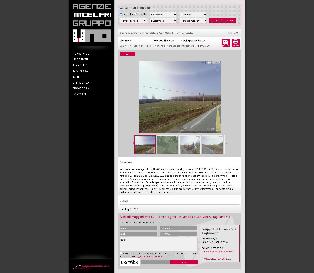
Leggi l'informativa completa (149, 256)
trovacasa (81, 88)
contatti (79, 94)
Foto (127, 54)
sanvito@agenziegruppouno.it (218, 251)
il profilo (80, 65)
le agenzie (81, 59)
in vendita (80, 71)
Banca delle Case (82, 268)
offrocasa (81, 82)
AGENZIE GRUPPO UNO (92, 265)
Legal (106, 265)
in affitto (80, 77)
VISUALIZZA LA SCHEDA (217, 259)
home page (81, 53)
